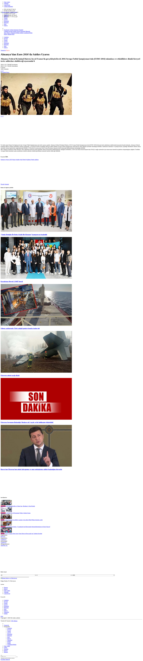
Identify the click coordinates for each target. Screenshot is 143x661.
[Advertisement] (50, 130)
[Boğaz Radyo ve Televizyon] (9, 12)
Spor (5, 24)
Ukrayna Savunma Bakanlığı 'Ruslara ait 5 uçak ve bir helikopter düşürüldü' (27, 422)
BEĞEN (3, 536)
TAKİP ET (3, 539)
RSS (13, 34)
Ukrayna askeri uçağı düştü (10, 375)
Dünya (6, 25)
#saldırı (18, 159)
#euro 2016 (9, 159)
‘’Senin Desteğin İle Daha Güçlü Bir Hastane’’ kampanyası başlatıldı (24, 234)
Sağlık (21, 33)
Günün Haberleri (8, 6)
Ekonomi (6, 21)
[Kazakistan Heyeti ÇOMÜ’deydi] (36, 278)
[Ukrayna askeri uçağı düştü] (36, 372)
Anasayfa (3, 50)
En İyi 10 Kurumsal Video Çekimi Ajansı (18, 513)
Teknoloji (13, 33)
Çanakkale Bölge (27, 33)
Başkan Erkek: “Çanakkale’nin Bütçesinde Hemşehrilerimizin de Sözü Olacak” (28, 526)
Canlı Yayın (7, 5)
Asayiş (6, 19)
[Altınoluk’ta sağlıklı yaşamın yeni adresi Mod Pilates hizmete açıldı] (6, 518)
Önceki (2, 184)
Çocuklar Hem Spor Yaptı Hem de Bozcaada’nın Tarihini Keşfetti (23, 533)
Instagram (16, 30)
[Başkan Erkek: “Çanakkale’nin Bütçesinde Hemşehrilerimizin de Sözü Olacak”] (6, 525)
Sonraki (7, 184)
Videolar (6, 3)
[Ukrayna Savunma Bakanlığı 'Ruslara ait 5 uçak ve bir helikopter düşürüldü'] (36, 419)
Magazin (6, 22)
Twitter (11, 30)
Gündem (6, 15)
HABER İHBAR (5, 659)
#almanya (3, 159)
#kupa (14, 159)
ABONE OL (4, 545)
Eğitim (17, 33)
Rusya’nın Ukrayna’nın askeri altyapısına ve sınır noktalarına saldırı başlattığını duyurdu (31, 469)
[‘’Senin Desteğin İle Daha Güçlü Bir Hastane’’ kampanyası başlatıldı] (36, 231)
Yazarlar (6, 649)
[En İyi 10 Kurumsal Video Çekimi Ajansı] (6, 511)
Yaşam (5, 18)
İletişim (10, 34)
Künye (6, 34)
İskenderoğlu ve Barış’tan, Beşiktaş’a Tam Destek (20, 506)
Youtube (21, 30)
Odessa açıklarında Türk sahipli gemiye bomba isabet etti (20, 328)
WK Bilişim (14, 621)
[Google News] (5, 72)
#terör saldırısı (35, 159)
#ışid (21, 159)
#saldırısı (28, 159)
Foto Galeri (7, 2)
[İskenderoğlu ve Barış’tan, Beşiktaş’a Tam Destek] (6, 504)
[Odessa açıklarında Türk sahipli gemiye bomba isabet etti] (36, 325)
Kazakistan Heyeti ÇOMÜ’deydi (12, 281)
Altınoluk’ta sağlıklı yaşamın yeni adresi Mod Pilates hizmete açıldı (23, 520)
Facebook (6, 30)
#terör (24, 159)
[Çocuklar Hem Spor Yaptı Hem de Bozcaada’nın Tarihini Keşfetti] (6, 532)
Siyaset (6, 16)
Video (5, 647)
